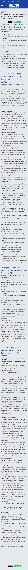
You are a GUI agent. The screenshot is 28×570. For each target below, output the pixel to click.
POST (4, 1)
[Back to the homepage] (14, 5)
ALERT (7, 1)
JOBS (18, 1)
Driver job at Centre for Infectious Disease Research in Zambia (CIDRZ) (14, 270)
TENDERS (13, 1)
